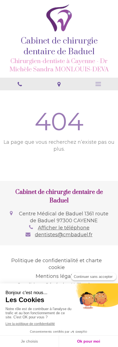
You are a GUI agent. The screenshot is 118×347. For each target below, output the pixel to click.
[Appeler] (19, 84)
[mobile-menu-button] (98, 84)
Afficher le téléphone (63, 228)
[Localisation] (58, 84)
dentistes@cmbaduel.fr (63, 235)
